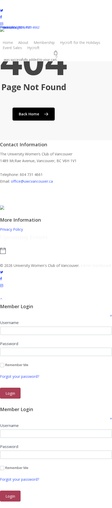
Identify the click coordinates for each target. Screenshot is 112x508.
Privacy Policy (11, 229)
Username (9, 322)
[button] (56, 298)
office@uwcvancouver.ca (32, 181)
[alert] (34, 251)
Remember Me (16, 365)
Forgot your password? (19, 376)
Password (9, 343)
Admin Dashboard (95, 265)
